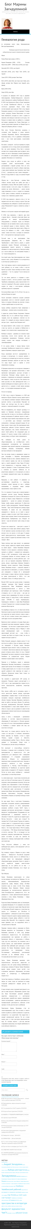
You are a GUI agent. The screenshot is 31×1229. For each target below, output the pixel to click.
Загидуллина (9, 1175)
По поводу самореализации (21, 1179)
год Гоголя (11, 1195)
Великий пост (9, 1167)
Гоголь (24, 1170)
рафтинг (3, 1206)
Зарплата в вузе (7, 1117)
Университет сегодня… (9, 1135)
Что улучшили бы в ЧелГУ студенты (12, 1108)
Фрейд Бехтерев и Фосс (11, 1186)
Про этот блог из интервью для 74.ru (12, 1146)
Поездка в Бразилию (12, 1179)
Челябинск (19, 1186)
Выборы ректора (15, 1170)
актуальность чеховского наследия (11, 1192)
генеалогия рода (24, 1192)
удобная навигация (12, 1206)
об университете (14, 1200)
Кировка (18, 1176)
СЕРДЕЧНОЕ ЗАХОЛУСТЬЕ (9, 1149)
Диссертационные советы (10, 1172)
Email (4, 1061)
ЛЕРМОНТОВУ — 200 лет (9, 1138)
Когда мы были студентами (10, 1111)
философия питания (11, 1213)
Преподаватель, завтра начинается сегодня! (14, 1103)
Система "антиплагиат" (6, 1183)
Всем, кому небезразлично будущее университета (15, 1121)
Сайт (3, 1069)
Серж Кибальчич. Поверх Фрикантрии (21, 1181)
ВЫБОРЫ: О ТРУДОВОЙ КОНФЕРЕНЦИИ (13, 1114)
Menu (15, 32)
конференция (14, 1198)
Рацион (4, 1181)
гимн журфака (4, 1195)
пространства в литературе (14, 1203)
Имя (3, 1054)
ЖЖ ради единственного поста (22, 1172)
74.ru (3, 1164)
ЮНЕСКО (26, 1189)
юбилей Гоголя (21, 1213)
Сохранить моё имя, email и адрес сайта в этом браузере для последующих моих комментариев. (15, 1080)
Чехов (22, 1189)
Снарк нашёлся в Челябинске (17, 1183)
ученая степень (19, 1206)
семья (6, 1206)
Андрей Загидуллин (13, 1164)
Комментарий (6, 1041)
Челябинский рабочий (11, 1189)
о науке (20, 1200)
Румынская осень (9, 1181)
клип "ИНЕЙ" (19, 1195)
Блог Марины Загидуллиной (15, 6)
